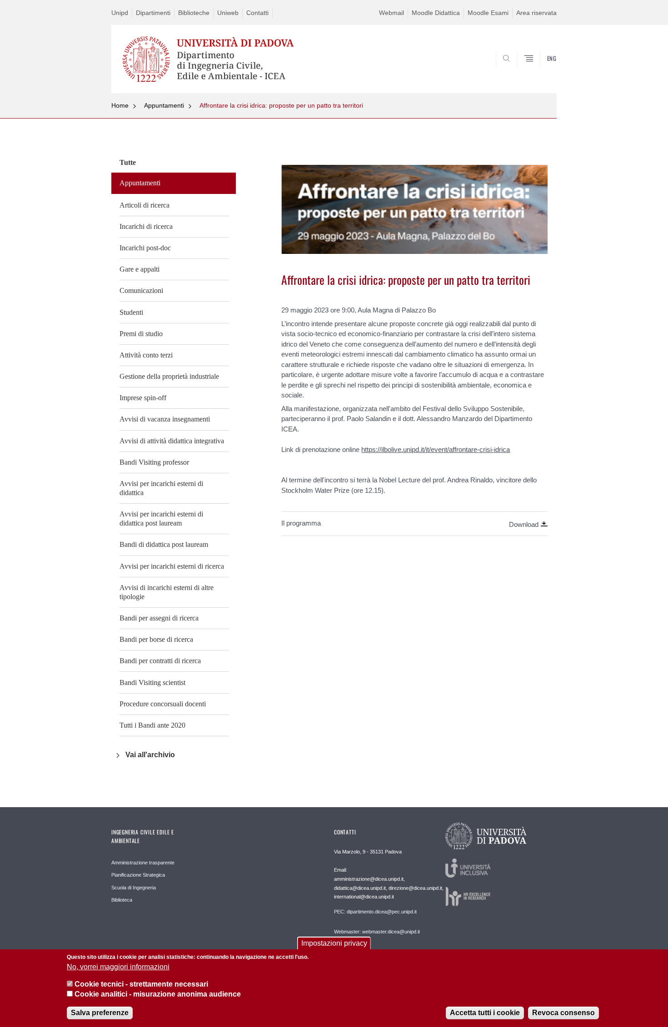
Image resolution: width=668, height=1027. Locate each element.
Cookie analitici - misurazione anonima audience (158, 994)
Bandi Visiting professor (154, 462)
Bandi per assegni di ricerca (159, 618)
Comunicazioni (141, 290)
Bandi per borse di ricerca (156, 639)
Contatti (257, 12)
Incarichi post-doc (145, 248)
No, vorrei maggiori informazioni (118, 967)
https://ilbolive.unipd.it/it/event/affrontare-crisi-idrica (435, 449)
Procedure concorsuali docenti (163, 704)
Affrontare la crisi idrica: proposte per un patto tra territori (281, 105)
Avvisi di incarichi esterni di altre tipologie (167, 592)
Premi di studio (141, 333)
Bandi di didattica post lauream (164, 544)
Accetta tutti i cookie (485, 1013)
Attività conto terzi (146, 355)
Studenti (131, 312)
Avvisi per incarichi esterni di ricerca (172, 566)
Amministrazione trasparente (142, 862)
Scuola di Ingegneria (133, 887)
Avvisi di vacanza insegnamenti (165, 419)
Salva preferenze (100, 1013)
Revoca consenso (563, 1013)
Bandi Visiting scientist (152, 682)
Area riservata (536, 12)
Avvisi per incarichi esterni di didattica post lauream (161, 518)
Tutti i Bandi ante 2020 (152, 725)
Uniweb (228, 12)
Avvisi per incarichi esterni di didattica (161, 488)
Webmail (391, 12)
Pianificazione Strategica (138, 875)
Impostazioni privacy (334, 943)
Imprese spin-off (143, 398)
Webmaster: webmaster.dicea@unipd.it (377, 931)
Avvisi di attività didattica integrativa (172, 441)
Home (120, 105)
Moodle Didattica (436, 12)
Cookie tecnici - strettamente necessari (141, 984)
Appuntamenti (164, 105)
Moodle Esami (488, 12)
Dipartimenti (153, 12)
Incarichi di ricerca (146, 226)
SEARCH (540, 71)
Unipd (119, 12)
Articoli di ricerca (144, 205)
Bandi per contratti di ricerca (160, 661)
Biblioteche (193, 12)
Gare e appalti (140, 269)
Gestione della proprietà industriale (169, 376)
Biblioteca (121, 900)
